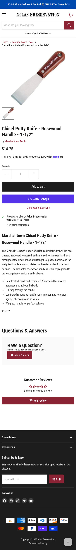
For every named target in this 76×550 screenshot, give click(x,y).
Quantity (6, 166)
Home (5, 42)
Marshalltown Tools (23, 42)
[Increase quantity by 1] (34, 174)
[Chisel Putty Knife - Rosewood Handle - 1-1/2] (8, 113)
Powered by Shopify (38, 543)
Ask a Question (22, 355)
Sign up (56, 479)
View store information (17, 225)
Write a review (38, 400)
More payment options (38, 207)
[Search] (69, 25)
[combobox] (33, 25)
